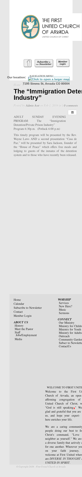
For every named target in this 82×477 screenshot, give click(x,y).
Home (17, 85)
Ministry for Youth (70, 329)
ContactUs (65, 346)
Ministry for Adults (70, 333)
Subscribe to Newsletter (28, 308)
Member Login (23, 316)
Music (62, 310)
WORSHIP (64, 299)
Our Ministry (66, 323)
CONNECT (65, 319)
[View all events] (72, 112)
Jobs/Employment (26, 335)
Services (64, 303)
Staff (17, 332)
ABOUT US (21, 322)
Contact (18, 312)
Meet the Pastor (24, 329)
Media (18, 339)
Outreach (64, 336)
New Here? (65, 306)
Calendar (19, 304)
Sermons (64, 313)
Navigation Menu (42, 75)
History (19, 326)
